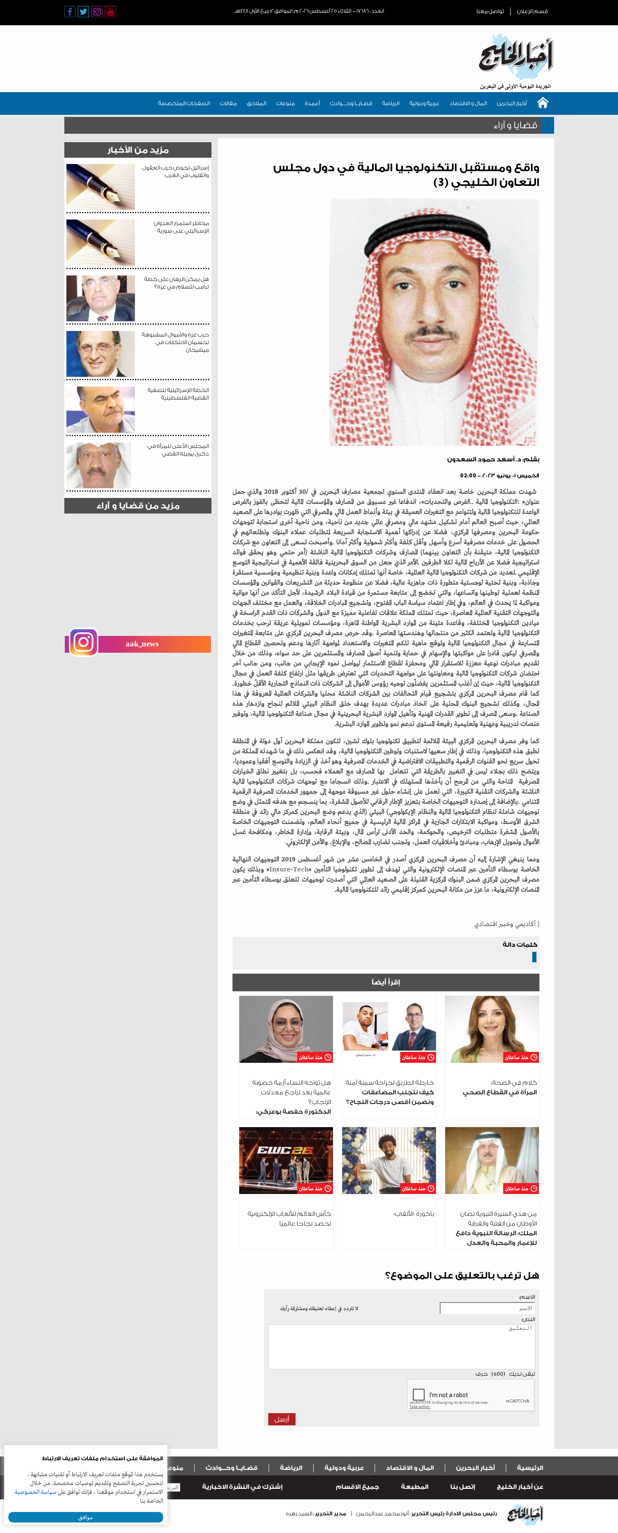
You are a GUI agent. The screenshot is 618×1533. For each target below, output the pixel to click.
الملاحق (256, 103)
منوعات (285, 103)
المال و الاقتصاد (468, 103)
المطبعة (414, 1487)
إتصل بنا (462, 1487)
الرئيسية (530, 1468)
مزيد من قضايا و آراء (138, 506)
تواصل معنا (490, 11)
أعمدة (312, 103)
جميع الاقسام (357, 1487)
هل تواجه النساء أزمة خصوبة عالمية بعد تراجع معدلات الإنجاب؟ (287, 1111)
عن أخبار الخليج (520, 1487)
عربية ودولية (424, 103)
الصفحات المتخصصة (184, 103)
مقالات (228, 103)
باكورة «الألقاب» (413, 1214)
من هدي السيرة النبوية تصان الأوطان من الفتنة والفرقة (496, 1233)
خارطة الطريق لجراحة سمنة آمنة (390, 1092)
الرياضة (390, 103)
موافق (85, 1517)
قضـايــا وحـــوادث (351, 103)
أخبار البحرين (512, 103)
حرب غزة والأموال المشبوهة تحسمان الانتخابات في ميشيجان (175, 342)
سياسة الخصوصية (35, 1492)
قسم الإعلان (532, 11)
